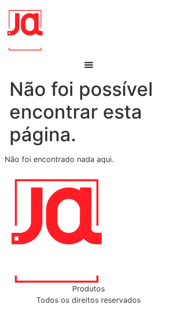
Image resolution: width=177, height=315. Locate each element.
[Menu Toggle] (88, 64)
